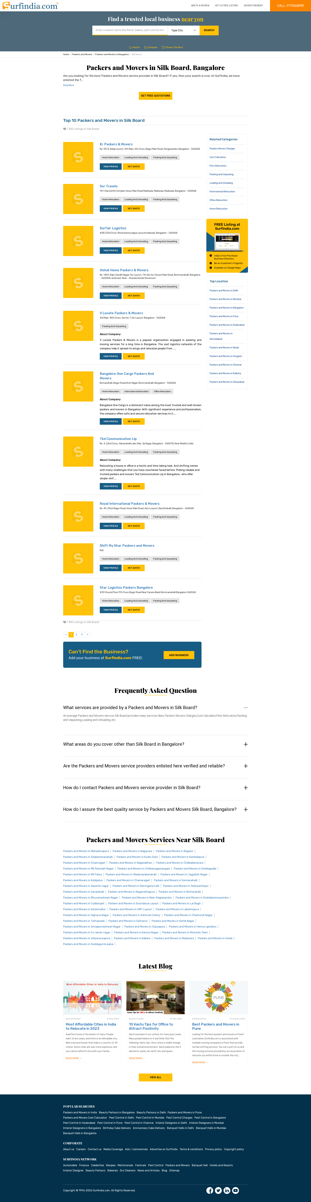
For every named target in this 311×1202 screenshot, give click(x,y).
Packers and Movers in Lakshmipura (177, 909)
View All (155, 1077)
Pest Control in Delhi (121, 1117)
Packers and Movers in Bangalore (112, 54)
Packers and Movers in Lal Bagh (181, 903)
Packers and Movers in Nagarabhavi (130, 862)
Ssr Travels (109, 186)
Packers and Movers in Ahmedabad (221, 336)
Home (66, 54)
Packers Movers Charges (222, 148)
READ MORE (73, 1058)
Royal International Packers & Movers (130, 504)
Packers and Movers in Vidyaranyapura (86, 938)
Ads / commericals (136, 1149)
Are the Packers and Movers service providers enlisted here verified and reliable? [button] (144, 766)
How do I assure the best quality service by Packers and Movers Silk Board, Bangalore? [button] (149, 809)
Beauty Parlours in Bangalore (117, 1112)
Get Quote (134, 166)
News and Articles (149, 1170)
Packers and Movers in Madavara (174, 938)
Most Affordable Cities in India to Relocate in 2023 (91, 1026)
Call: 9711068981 (290, 6)
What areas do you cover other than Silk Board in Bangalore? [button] (123, 744)
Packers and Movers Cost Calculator (85, 1117)
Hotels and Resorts (221, 1165)
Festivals (140, 1165)
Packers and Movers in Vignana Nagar (86, 915)
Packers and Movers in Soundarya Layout (133, 903)
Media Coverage (113, 1149)
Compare (152, 47)
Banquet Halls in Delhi (180, 1128)
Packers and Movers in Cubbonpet (83, 903)
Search (209, 30)
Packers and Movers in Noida (224, 347)
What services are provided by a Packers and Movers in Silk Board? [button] (130, 707)
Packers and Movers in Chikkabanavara (179, 862)
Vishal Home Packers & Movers (124, 270)
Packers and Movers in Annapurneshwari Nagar (92, 926)
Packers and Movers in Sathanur (128, 920)
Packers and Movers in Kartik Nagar (173, 920)
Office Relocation (162, 391)
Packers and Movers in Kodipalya (83, 880)
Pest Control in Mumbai (150, 1117)
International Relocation (137, 391)
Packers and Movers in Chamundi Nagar (188, 915)
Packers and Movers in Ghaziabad (227, 382)
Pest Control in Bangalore (210, 1117)
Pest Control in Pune (109, 1122)
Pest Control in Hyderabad (79, 1122)
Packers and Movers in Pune (224, 316)
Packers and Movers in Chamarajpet (128, 880)
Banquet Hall (200, 1165)
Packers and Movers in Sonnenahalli (175, 880)
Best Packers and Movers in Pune (215, 1026)
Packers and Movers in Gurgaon (226, 356)
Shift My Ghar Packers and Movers (127, 546)
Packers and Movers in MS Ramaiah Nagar (88, 868)
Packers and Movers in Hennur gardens (192, 926)
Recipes (110, 1165)
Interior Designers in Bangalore (82, 1128)
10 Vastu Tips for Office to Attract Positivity (151, 1026)
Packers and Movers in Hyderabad (227, 325)
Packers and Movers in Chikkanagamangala (143, 868)
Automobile (70, 1165)
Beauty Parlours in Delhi (151, 1112)
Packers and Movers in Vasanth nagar (86, 885)
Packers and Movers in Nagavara (132, 851)
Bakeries (112, 1170)
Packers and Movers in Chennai (226, 364)
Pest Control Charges (179, 1117)
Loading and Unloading (136, 157)
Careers (81, 1149)
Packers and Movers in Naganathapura (131, 891)
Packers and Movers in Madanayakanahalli (131, 874)
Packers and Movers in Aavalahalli (83, 891)
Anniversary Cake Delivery (149, 1128)
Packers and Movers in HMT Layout (130, 909)
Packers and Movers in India (80, 1112)
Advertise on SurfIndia (164, 1149)
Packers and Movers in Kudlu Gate (137, 856)
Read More (68, 85)
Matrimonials (125, 1165)
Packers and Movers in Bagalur (174, 851)
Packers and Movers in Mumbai (225, 299)
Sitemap (174, 1170)
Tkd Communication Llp (118, 439)
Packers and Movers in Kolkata (225, 373)
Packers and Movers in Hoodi (215, 938)
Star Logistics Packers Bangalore (126, 587)
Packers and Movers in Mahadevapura (86, 851)
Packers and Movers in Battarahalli (180, 891)
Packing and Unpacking (165, 157)
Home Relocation (110, 157)
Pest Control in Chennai (139, 1122)
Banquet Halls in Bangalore (79, 1133)
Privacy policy (213, 1149)
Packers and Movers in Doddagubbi (195, 868)
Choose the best (174, 47)
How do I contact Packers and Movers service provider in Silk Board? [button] (131, 787)
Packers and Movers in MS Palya (82, 874)
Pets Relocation (218, 165)
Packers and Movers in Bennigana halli (136, 885)
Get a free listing (226, 5)
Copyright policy (234, 1149)
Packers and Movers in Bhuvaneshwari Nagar (90, 897)
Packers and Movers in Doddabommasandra (202, 897)
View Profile (111, 166)
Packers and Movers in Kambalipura (183, 856)
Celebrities (97, 1165)
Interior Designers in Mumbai (206, 1122)
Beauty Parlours (95, 1170)
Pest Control (155, 1165)
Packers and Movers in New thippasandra (147, 897)
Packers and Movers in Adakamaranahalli (88, 856)
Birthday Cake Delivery (117, 1128)
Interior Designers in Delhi (171, 1122)
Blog (164, 1170)
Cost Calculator (218, 157)
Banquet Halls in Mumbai (211, 1128)
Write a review (200, 5)
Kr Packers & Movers (116, 144)
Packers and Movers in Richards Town (185, 932)
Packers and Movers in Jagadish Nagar (184, 874)
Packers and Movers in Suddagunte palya (88, 944)
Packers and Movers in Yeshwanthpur (186, 885)
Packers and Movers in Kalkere (132, 938)
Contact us (94, 1149)
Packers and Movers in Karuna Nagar (136, 932)
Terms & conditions (191, 1149)
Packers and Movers (82, 54)
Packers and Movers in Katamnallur (84, 909)
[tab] (155, 717)
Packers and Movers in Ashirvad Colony (136, 915)
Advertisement (253, 5)
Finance (84, 1165)
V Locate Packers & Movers (121, 313)
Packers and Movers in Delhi (224, 290)
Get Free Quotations (155, 95)
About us (68, 1149)
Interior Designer (73, 1170)
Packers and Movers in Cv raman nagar (86, 932)
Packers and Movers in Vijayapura (144, 926)
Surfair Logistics (113, 228)
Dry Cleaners (127, 1170)
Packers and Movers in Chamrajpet (84, 862)
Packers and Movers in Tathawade (84, 920)
